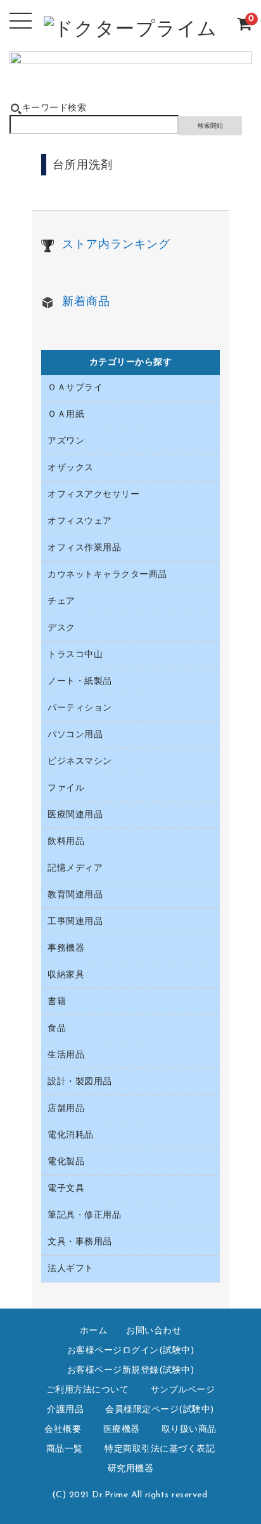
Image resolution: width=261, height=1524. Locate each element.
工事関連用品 (75, 922)
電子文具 (66, 1189)
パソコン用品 (75, 735)
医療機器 (121, 1429)
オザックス (71, 468)
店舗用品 (66, 1108)
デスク (61, 628)
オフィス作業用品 (84, 548)
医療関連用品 (75, 815)
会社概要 (62, 1429)
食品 (57, 1028)
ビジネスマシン (80, 761)
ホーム (94, 1331)
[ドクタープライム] (131, 32)
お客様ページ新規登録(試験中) (130, 1370)
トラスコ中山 (75, 655)
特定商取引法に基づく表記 (160, 1449)
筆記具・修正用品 (84, 1215)
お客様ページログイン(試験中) (130, 1351)
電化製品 (66, 1162)
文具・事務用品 (80, 1242)
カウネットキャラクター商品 (107, 575)
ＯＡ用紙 (66, 414)
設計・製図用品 (80, 1082)
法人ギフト (71, 1269)
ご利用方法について (87, 1390)
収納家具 (66, 975)
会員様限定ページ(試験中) (159, 1410)
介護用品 (65, 1410)
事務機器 (66, 948)
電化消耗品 (71, 1135)
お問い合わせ (153, 1331)
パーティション (80, 708)
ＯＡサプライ (75, 388)
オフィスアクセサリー (93, 495)
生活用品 (66, 1055)
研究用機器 (131, 1469)
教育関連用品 (75, 895)
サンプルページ (183, 1390)
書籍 (57, 1002)
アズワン (66, 441)
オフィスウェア (80, 521)
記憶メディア (75, 868)
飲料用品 (66, 842)
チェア (61, 601)
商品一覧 (64, 1449)
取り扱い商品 (189, 1429)
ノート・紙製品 (80, 681)
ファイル (66, 788)
